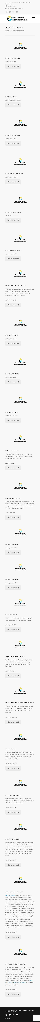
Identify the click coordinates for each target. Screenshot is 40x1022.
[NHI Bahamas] (18, 18)
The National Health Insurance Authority (21, 1010)
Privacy (7, 1018)
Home (7, 31)
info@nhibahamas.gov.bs (15, 8)
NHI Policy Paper (10, 895)
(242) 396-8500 (12, 6)
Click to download (13, 66)
